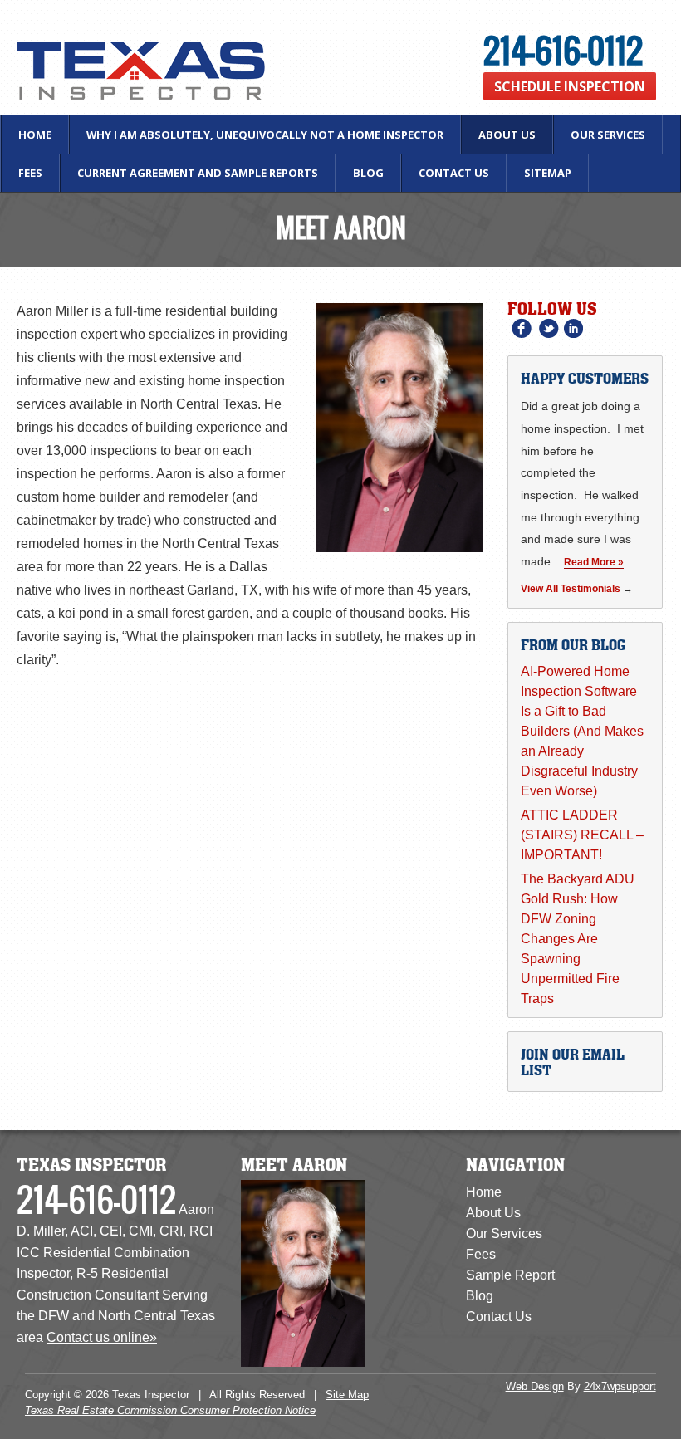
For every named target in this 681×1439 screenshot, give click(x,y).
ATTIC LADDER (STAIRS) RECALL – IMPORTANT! (582, 835)
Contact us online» (102, 1337)
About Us (507, 134)
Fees (30, 172)
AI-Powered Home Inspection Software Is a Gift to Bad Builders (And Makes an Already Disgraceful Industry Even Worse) (582, 731)
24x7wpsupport (620, 1386)
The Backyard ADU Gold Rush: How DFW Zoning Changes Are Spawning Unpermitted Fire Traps (577, 939)
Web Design (535, 1386)
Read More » (594, 562)
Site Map (347, 1394)
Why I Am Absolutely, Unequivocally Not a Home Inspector (264, 134)
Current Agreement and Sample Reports (197, 172)
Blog (368, 172)
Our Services (608, 134)
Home (34, 134)
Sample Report (510, 1275)
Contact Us (454, 172)
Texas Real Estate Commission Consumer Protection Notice (170, 1410)
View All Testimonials (570, 589)
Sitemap (547, 172)
